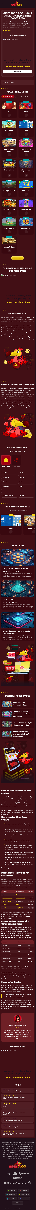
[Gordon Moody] (17, 1178)
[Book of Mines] (9, 245)
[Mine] (26, 109)
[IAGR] (9, 1173)
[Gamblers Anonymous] (15, 1173)
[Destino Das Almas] (26, 148)
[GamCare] (24, 1173)
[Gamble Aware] (15, 1182)
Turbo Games (7, 901)
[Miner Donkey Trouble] (26, 168)
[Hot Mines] (9, 128)
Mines (17, 895)
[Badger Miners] (9, 188)
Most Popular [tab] (9, 97)
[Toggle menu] (2, 3)
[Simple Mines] (26, 188)
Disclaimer (30, 1209)
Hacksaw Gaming (8, 898)
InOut (4, 908)
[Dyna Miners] (9, 168)
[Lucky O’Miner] (9, 226)
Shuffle (5, 904)
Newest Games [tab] (23, 97)
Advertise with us (7, 1209)
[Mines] (9, 109)
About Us (15, 1209)
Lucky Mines (19, 908)
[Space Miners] (26, 226)
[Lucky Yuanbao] (9, 207)
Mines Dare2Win (20, 898)
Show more (17, 71)
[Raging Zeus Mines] (9, 148)
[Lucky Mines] (26, 207)
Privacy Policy (22, 1209)
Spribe (4, 895)
